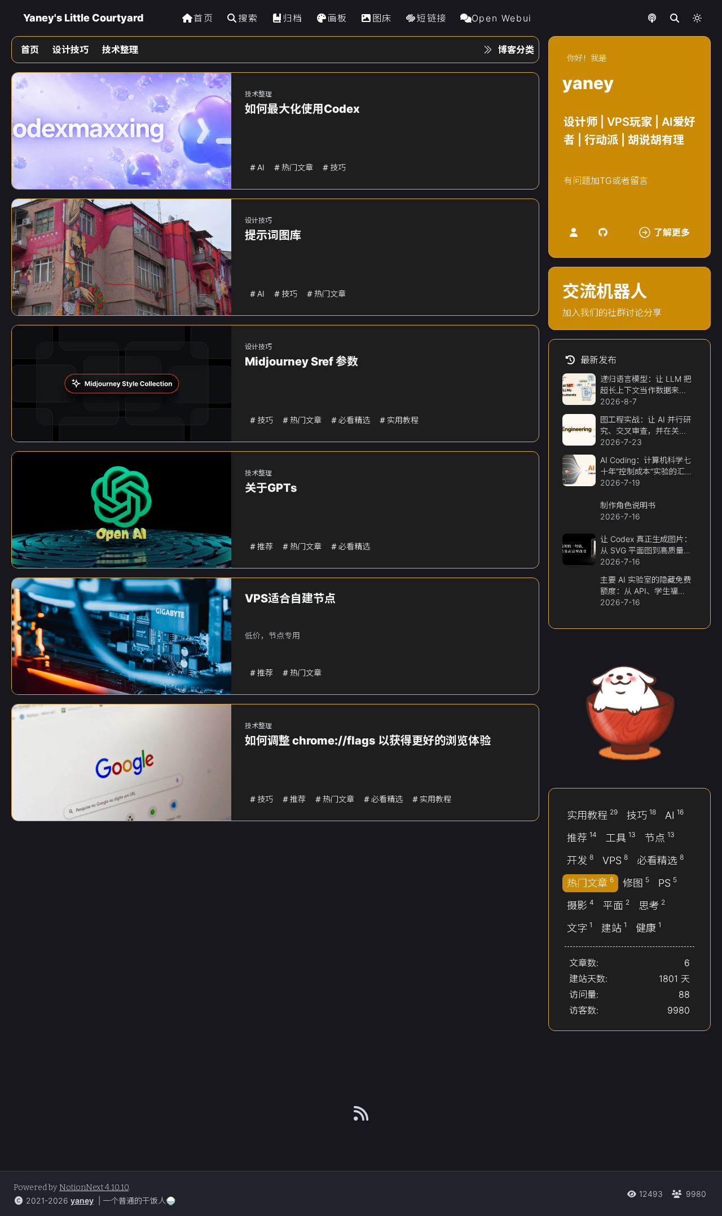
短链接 (432, 18)
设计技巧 (70, 49)
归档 (292, 18)
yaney (82, 1200)
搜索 (248, 18)
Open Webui (502, 18)
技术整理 (120, 49)
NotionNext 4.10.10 (94, 1187)
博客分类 (516, 49)
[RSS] (361, 1113)
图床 (382, 18)
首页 (203, 18)
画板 (337, 18)
